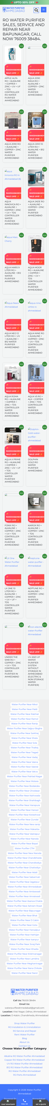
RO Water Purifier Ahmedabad (25, 1071)
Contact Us (24, 1046)
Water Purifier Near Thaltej (24, 747)
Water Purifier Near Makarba (24, 829)
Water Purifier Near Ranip (24, 723)
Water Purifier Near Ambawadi (24, 891)
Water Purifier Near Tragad (24, 752)
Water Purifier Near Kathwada (24, 795)
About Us (24, 1042)
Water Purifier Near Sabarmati (24, 877)
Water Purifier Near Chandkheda (24, 858)
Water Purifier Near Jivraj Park (24, 944)
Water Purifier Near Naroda (24, 839)
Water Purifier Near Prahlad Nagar (24, 776)
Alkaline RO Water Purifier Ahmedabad (24, 1056)
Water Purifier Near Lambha (24, 958)
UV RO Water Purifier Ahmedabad (24, 1063)
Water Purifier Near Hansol (24, 810)
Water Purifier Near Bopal (24, 843)
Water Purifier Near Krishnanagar (24, 954)
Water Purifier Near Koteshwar (24, 815)
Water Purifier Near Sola (24, 743)
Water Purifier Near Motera (24, 781)
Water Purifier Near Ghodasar (24, 791)
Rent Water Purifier (24, 1034)
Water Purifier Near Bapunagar (24, 910)
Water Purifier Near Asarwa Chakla (24, 901)
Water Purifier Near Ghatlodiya (24, 867)
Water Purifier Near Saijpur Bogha (24, 728)
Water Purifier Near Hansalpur (24, 930)
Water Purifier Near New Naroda (24, 853)
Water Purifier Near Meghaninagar (24, 963)
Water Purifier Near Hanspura (24, 805)
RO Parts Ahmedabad (24, 1075)
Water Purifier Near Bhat (24, 915)
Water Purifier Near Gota (24, 925)
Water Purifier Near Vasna (24, 762)
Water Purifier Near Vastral (24, 767)
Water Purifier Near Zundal (24, 819)
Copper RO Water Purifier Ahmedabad (24, 1060)
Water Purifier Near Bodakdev (24, 786)
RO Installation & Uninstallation (24, 1027)
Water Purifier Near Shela (24, 738)
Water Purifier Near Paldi (24, 709)
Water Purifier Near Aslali (24, 872)
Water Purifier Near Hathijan (24, 934)
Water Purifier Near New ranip (24, 824)
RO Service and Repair (24, 1031)
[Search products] (36, 10)
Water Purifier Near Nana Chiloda (24, 968)
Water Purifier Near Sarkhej (24, 733)
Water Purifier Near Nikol (25, 704)
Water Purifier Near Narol (24, 973)
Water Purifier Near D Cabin (24, 920)
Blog (24, 1038)
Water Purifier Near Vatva (24, 771)
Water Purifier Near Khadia (24, 949)
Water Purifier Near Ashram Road (24, 906)
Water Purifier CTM (24, 848)
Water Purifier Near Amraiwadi (24, 896)
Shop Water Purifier (24, 1023)
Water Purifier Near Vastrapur (24, 834)
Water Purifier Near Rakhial (24, 714)
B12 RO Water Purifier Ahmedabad (24, 1067)
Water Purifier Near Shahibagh (25, 800)
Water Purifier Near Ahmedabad (24, 887)
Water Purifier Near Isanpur (24, 939)
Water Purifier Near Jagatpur (24, 882)
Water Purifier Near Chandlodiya (24, 863)
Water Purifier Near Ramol (24, 719)
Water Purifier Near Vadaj (24, 757)
